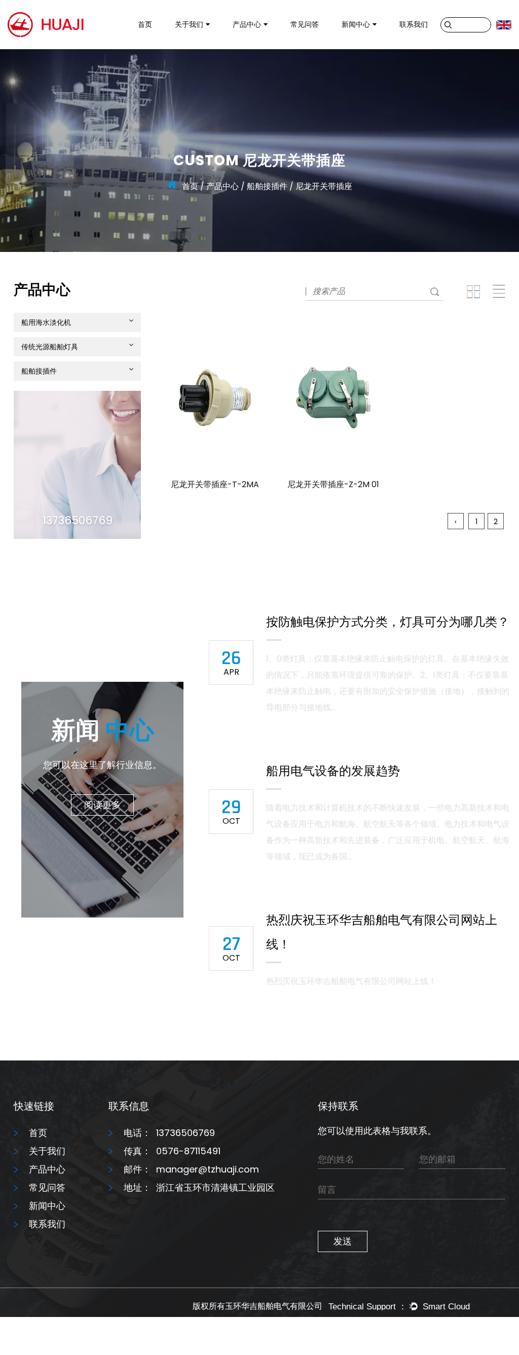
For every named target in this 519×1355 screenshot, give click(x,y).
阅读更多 (102, 804)
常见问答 (304, 24)
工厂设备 (191, 47)
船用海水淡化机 (261, 48)
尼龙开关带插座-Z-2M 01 (333, 484)
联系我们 (413, 24)
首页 (145, 24)
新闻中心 (356, 24)
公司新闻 (358, 48)
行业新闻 (358, 47)
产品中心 (247, 24)
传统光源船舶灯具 (264, 47)
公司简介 (191, 48)
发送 (342, 1241)
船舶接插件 (252, 44)
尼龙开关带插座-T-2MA (215, 484)
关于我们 (189, 24)
